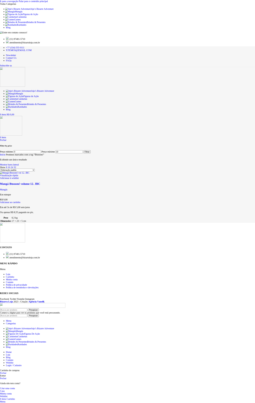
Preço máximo (48, 151)
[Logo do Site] (12, 86)
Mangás (3, 189)
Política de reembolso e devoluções (22, 287)
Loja (8, 274)
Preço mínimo (6, 151)
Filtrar (87, 152)
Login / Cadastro (14, 365)
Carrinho (10, 277)
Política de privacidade (16, 285)
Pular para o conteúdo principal (33, 1)
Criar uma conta (7, 388)
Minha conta (12, 279)
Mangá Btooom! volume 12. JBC (20, 183)
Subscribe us (6, 65)
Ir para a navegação (9, 1)
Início (3, 154)
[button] (10, 202)
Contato (9, 282)
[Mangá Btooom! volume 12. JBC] (15, 172)
